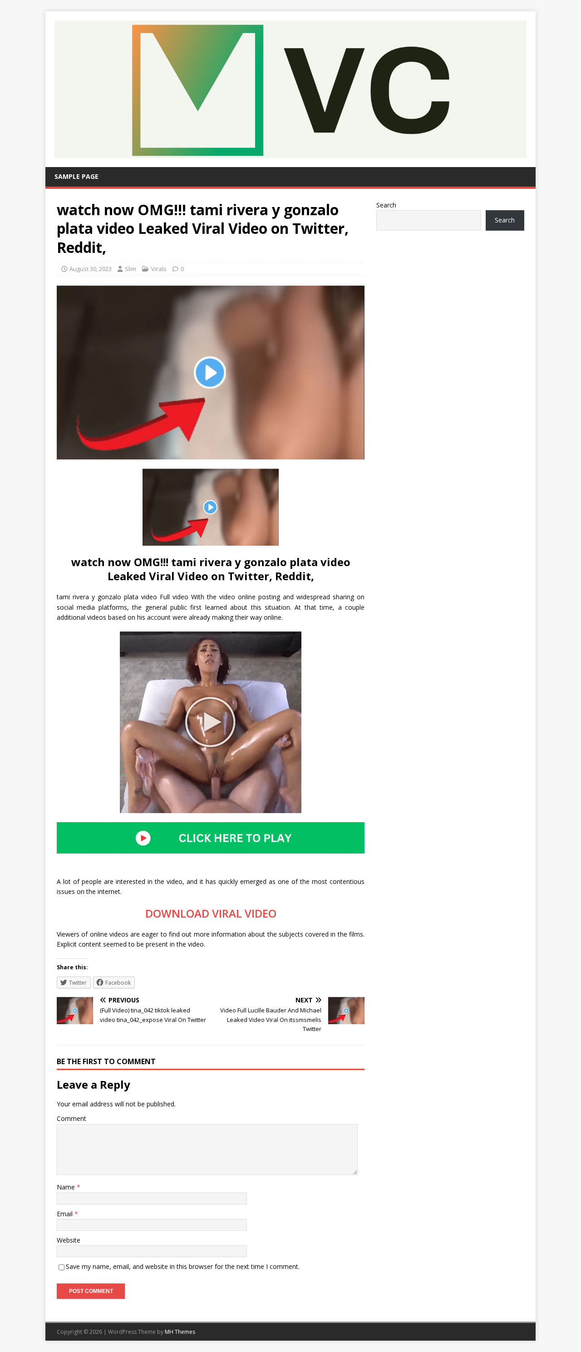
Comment (71, 1118)
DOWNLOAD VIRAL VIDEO (210, 913)
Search (386, 205)
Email (65, 1213)
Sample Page (76, 176)
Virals (159, 269)
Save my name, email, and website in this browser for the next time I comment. (183, 1266)
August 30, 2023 (90, 269)
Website (68, 1240)
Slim (130, 269)
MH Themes (180, 1332)
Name (67, 1187)
